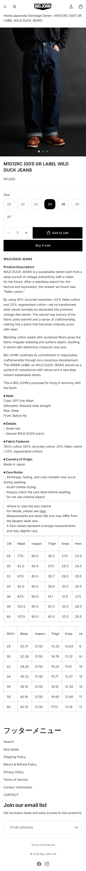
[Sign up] (75, 827)
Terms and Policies (43, 845)
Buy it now (43, 245)
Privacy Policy (14, 772)
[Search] (14, 6)
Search (9, 741)
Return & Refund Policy (20, 764)
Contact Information (18, 787)
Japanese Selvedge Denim (32, 15)
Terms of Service (16, 779)
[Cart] (81, 6)
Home (8, 15)
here (42, 511)
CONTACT (11, 795)
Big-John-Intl (48, 854)
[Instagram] (47, 864)
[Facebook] (39, 864)
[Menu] (5, 7)
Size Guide (11, 749)
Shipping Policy (15, 757)
